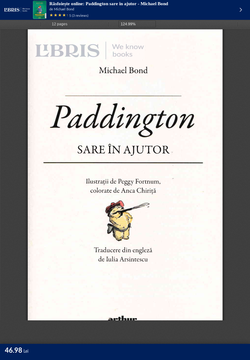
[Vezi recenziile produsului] (58, 16)
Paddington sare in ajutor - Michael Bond (127, 3)
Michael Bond (64, 9)
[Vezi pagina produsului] (39, 10)
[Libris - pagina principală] (17, 9)
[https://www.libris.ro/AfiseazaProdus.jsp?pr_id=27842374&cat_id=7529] (107, 54)
